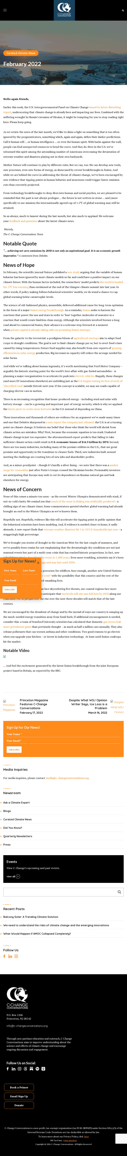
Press (6, 844)
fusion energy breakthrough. (47, 310)
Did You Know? (12, 827)
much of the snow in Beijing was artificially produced (82, 501)
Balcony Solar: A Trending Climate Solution (30, 916)
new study (73, 272)
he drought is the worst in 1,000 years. (47, 557)
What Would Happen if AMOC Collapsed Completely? (37, 933)
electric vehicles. (85, 376)
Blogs (7, 811)
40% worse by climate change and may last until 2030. (42, 562)
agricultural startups (86, 338)
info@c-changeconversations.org (27, 1026)
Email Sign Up (19, 1096)
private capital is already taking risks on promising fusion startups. (50, 330)
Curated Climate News (21, 53)
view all (11, 876)
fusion (86, 310)
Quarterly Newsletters (17, 836)
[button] (123, 10)
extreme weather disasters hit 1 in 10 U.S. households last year (81, 529)
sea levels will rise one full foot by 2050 (85, 594)
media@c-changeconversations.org (67, 778)
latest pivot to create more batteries (30, 409)
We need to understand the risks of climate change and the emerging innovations (56, 925)
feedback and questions (23, 221)
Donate (19, 1105)
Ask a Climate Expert (16, 802)
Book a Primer (19, 1087)
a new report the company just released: (70, 422)
